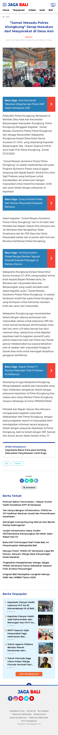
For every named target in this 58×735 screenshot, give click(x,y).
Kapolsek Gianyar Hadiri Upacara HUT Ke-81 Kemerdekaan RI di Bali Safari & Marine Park (21, 605)
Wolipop (33, 703)
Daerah (17, 463)
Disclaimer (31, 711)
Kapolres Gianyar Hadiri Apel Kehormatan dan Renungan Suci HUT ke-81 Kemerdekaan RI (20, 619)
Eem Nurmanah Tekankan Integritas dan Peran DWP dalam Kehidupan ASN (24, 104)
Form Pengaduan (29, 721)
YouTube (33, 702)
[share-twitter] (27, 481)
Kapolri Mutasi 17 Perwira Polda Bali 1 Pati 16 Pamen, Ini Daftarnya (24, 370)
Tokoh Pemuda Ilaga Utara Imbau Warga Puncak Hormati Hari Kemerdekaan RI (19, 661)
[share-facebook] (22, 481)
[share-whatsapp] (31, 481)
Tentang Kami (39, 714)
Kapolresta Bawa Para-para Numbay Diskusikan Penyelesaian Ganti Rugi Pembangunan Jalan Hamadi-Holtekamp (28, 452)
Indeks (32, 10)
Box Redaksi (43, 711)
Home (6, 10)
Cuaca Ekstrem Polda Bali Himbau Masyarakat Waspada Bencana (24, 203)
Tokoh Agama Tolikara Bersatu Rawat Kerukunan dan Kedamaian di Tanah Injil (21, 647)
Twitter (27, 702)
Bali (51, 10)
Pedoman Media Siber (22, 714)
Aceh (42, 10)
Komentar (30, 487)
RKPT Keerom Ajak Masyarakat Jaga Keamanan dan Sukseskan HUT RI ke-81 (21, 633)
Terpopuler (19, 10)
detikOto (39, 697)
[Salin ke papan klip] (36, 481)
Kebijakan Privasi (17, 711)
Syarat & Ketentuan (18, 718)
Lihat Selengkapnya (28, 674)
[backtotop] (29, 685)
